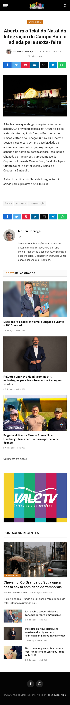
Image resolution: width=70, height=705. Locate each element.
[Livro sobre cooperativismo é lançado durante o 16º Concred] (35, 299)
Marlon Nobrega (25, 51)
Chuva (8, 203)
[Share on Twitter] (16, 65)
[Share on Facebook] (7, 65)
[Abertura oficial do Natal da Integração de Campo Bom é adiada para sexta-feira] (35, 95)
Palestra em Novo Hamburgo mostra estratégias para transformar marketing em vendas (32, 380)
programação (37, 203)
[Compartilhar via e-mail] (44, 65)
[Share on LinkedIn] (34, 65)
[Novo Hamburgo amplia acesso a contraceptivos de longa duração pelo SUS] (13, 652)
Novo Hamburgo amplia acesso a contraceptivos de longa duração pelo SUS (44, 651)
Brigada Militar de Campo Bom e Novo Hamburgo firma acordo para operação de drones (31, 439)
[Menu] (5, 5)
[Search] (65, 5)
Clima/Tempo (12, 576)
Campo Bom (35, 22)
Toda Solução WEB (56, 695)
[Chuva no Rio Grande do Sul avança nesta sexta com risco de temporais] (35, 560)
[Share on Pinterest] (25, 65)
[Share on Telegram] (53, 65)
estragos (21, 203)
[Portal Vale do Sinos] (36, 5)
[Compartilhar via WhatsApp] (62, 65)
